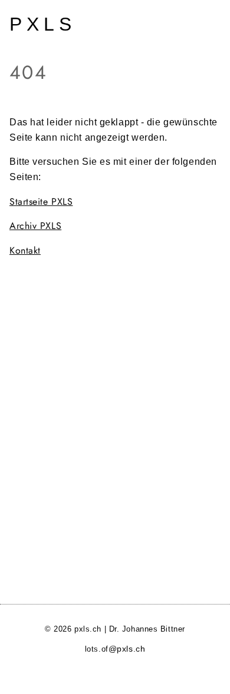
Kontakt (25, 250)
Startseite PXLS (41, 201)
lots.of (115, 649)
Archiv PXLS (35, 226)
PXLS (42, 24)
